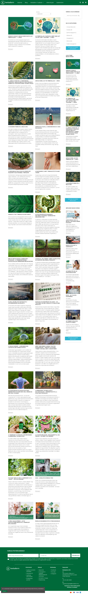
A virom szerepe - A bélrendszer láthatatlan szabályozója (18, 347)
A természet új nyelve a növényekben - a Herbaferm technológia (20, 435)
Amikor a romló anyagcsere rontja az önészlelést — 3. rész (20, 37)
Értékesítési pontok (29, 579)
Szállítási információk (29, 576)
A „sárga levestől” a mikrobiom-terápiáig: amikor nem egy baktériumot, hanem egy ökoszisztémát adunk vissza (20, 82)
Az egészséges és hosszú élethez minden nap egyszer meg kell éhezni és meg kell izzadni (20, 392)
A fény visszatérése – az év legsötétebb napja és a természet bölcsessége (19, 522)
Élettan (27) (69, 35)
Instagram (53, 573)
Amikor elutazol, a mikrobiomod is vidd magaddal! (47, 127)
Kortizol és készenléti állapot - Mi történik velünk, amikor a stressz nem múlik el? (47, 303)
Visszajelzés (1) (70, 38)
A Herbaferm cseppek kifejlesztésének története (43, 574)
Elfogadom (5, 591)
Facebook (53, 570)
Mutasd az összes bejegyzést (73, 200)
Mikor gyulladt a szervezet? (71, 246)
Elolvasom (10, 49)
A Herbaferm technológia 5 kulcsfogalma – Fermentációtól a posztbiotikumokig (46, 392)
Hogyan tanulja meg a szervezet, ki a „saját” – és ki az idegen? (20, 478)
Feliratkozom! (76, 555)
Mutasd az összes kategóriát (73, 48)
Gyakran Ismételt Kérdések (30, 570)
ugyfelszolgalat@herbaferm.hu (70, 583)
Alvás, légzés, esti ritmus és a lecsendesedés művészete (17, 302)
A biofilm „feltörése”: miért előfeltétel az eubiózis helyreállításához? (47, 259)
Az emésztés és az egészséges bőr (71, 272)
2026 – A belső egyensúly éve (44, 478)
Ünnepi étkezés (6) (71, 27)
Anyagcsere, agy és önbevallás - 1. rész (47, 81)
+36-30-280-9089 (67, 580)
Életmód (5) (69, 41)
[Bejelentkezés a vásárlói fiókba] (83, 2)
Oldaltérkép (42, 580)
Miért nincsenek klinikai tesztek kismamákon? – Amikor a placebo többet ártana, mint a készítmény (46, 347)
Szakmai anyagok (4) (71, 43)
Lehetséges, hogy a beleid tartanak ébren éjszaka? (73, 221)
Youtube (53, 572)
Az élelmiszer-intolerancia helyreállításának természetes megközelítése (45, 216)
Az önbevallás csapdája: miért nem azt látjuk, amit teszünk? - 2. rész (47, 37)
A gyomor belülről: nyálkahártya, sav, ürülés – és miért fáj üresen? (47, 435)
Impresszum (29, 573)
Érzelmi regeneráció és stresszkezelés (47, 521)
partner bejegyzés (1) (71, 32)
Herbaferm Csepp (43, 578)
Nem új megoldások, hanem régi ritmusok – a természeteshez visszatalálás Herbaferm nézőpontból (20, 260)
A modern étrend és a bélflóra (18, 126)
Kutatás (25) (69, 29)
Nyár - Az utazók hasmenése (71, 296)
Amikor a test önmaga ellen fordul (19, 214)
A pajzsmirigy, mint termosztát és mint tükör (47, 172)
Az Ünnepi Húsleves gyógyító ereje (72, 322)
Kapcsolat (41, 570)
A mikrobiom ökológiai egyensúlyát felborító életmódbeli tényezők (19, 172)
